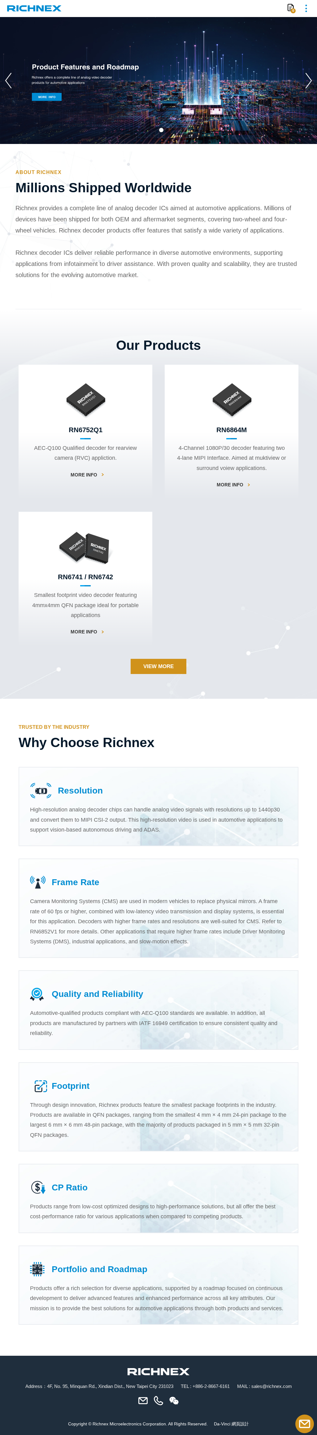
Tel (158, 1400)
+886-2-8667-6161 (211, 1386)
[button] (9, 80)
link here (85, 432)
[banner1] (158, 80)
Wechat (174, 1400)
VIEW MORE (158, 666)
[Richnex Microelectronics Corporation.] (34, 8)
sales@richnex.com (271, 1386)
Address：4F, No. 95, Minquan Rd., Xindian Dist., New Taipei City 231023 (99, 1386)
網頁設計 (240, 1423)
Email (304, 1424)
